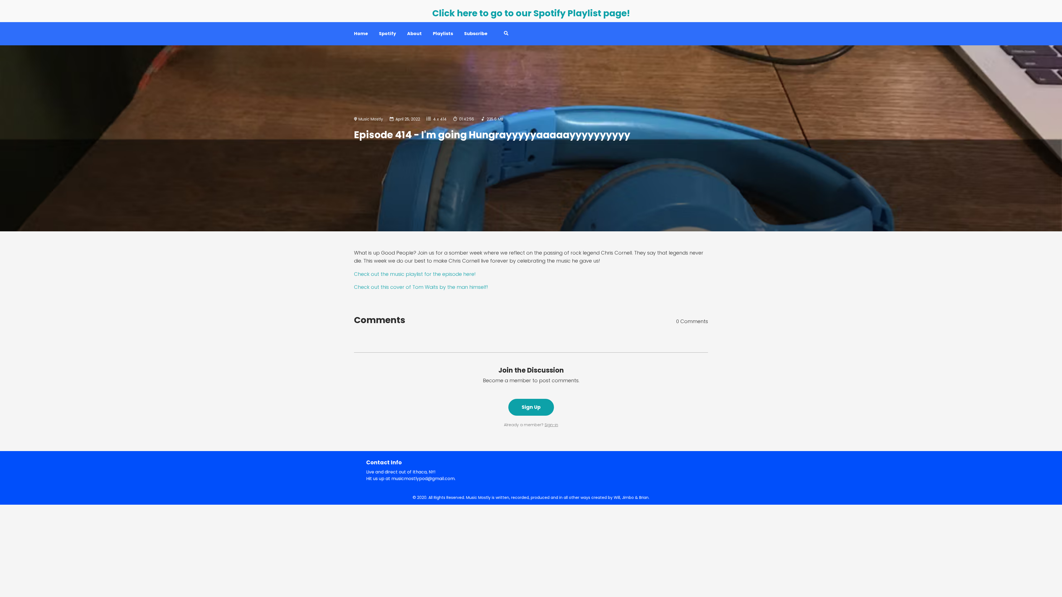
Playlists (443, 33)
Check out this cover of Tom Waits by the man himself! (421, 287)
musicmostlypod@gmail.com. (423, 478)
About (414, 33)
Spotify (387, 33)
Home (361, 33)
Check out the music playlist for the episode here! (415, 274)
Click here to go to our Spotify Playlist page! (531, 13)
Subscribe (475, 33)
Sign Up (531, 407)
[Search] (503, 33)
